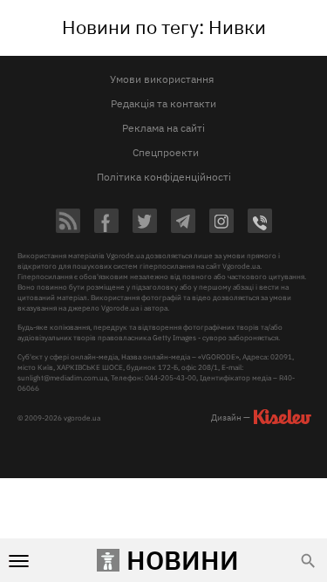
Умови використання (162, 79)
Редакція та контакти (163, 103)
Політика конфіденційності (164, 176)
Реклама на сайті (163, 127)
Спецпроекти (166, 152)
